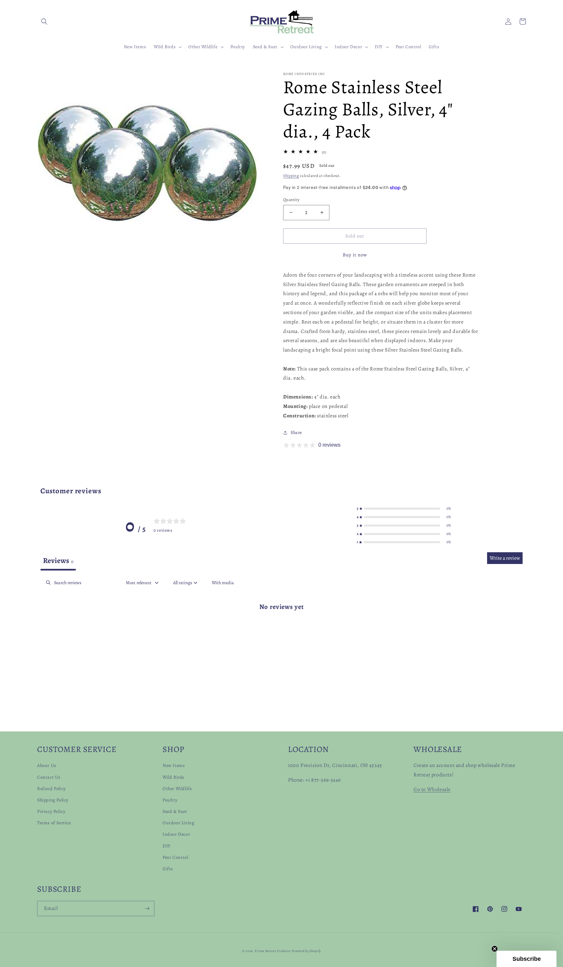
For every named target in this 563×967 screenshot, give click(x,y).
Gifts (168, 869)
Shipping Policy (52, 800)
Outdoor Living (178, 823)
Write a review (505, 558)
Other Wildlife (177, 789)
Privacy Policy (51, 811)
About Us (46, 765)
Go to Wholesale (432, 789)
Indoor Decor (176, 834)
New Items (174, 765)
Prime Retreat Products (272, 951)
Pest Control (175, 857)
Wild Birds (173, 777)
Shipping (291, 175)
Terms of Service (54, 823)
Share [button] (296, 432)
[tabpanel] (281, 627)
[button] (44, 21)
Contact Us (49, 777)
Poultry (170, 800)
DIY (167, 846)
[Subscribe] (147, 908)
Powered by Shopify (306, 951)
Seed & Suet (175, 811)
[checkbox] (223, 582)
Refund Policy (51, 789)
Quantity (291, 199)
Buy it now (355, 255)
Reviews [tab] (58, 561)
